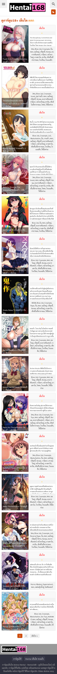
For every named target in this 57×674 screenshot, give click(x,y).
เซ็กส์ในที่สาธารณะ (37, 146)
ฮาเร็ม (44, 57)
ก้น (51, 49)
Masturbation (35, 138)
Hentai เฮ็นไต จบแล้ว (34, 658)
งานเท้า (46, 138)
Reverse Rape (35, 536)
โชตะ (43, 104)
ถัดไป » (35, 636)
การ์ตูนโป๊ (17, 658)
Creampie (46, 49)
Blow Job (38, 49)
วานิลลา (44, 54)
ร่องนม (48, 52)
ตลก (31, 52)
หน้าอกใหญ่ (40, 102)
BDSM (34, 303)
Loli (49, 135)
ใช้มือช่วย (49, 104)
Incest (33, 96)
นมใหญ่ (36, 52)
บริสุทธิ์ (42, 52)
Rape (32, 305)
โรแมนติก (49, 60)
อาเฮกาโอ (37, 57)
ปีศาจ (39, 539)
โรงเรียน (42, 60)
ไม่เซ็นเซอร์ (49, 587)
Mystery (39, 584)
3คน (32, 49)
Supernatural (48, 584)
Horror (33, 584)
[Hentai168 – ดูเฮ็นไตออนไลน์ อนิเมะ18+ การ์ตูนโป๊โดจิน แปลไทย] (27, 11)
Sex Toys (44, 616)
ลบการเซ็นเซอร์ (47, 99)
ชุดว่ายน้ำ (39, 96)
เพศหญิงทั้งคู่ (39, 587)
